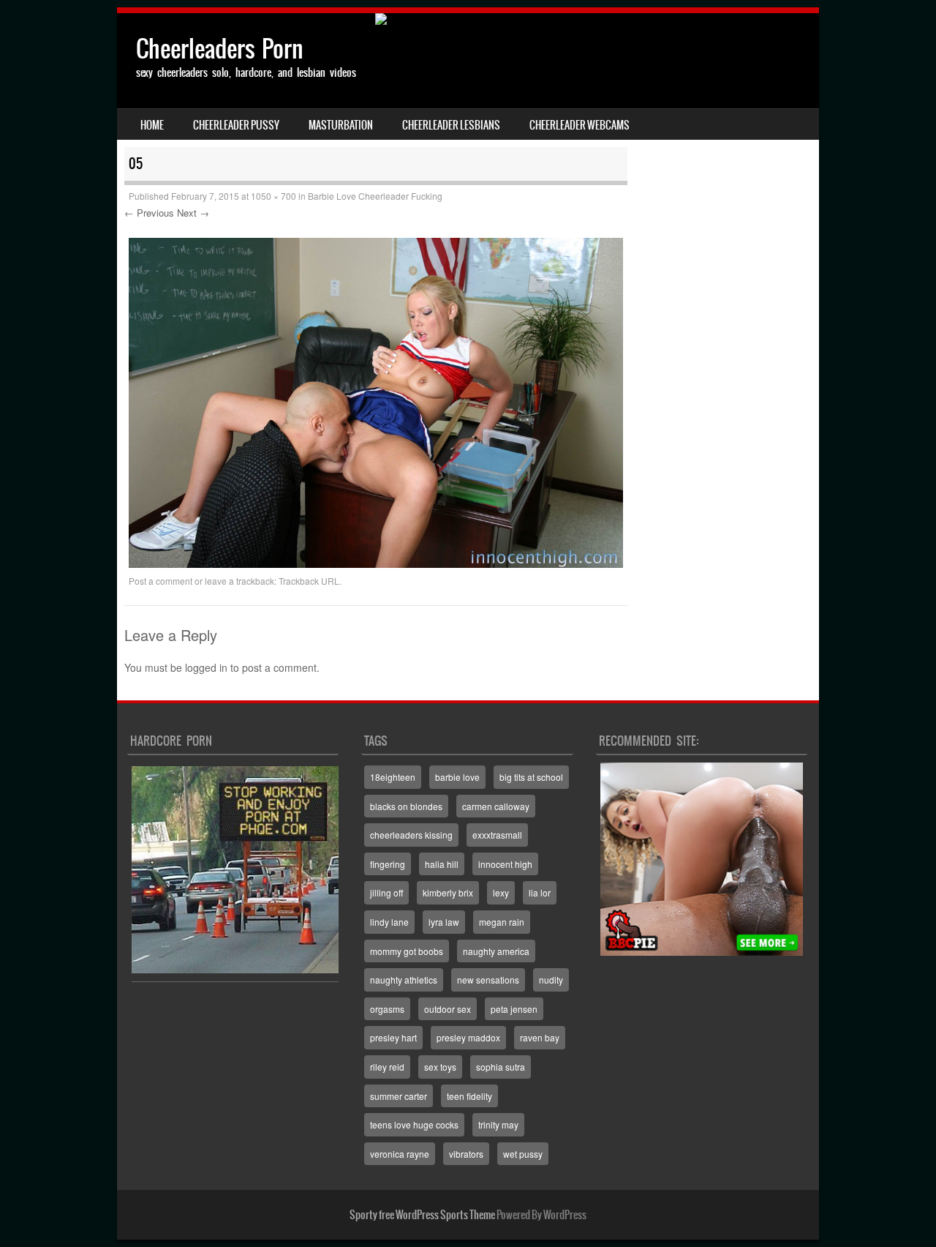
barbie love (457, 777)
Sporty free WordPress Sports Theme (422, 1215)
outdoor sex (447, 1009)
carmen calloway (495, 806)
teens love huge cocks (414, 1124)
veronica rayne (399, 1153)
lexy (501, 892)
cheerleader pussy (236, 125)
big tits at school (531, 777)
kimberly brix (448, 892)
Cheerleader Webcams (579, 125)
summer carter (398, 1096)
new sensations (488, 979)
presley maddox (468, 1037)
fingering (387, 864)
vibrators (466, 1153)
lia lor (540, 892)
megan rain (501, 921)
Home (152, 125)
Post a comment (160, 580)
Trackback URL (309, 580)
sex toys (440, 1066)
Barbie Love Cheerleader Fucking (375, 196)
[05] (376, 563)
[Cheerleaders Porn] (468, 19)
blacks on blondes (406, 806)
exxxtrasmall (497, 834)
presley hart (393, 1037)
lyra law (444, 921)
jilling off (386, 892)
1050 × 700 (273, 196)
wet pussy (523, 1153)
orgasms (387, 1009)
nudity (551, 979)
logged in (206, 667)
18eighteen (392, 777)
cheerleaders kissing (411, 834)
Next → (193, 213)
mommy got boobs (406, 951)
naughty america (496, 951)
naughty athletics (403, 979)
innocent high (505, 864)
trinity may (498, 1124)
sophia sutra (500, 1066)
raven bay (539, 1037)
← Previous (149, 213)
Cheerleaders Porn (219, 49)
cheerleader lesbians (451, 125)
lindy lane (389, 921)
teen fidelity (469, 1096)
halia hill (441, 864)
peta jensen (514, 1009)
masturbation (341, 125)
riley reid (387, 1066)
